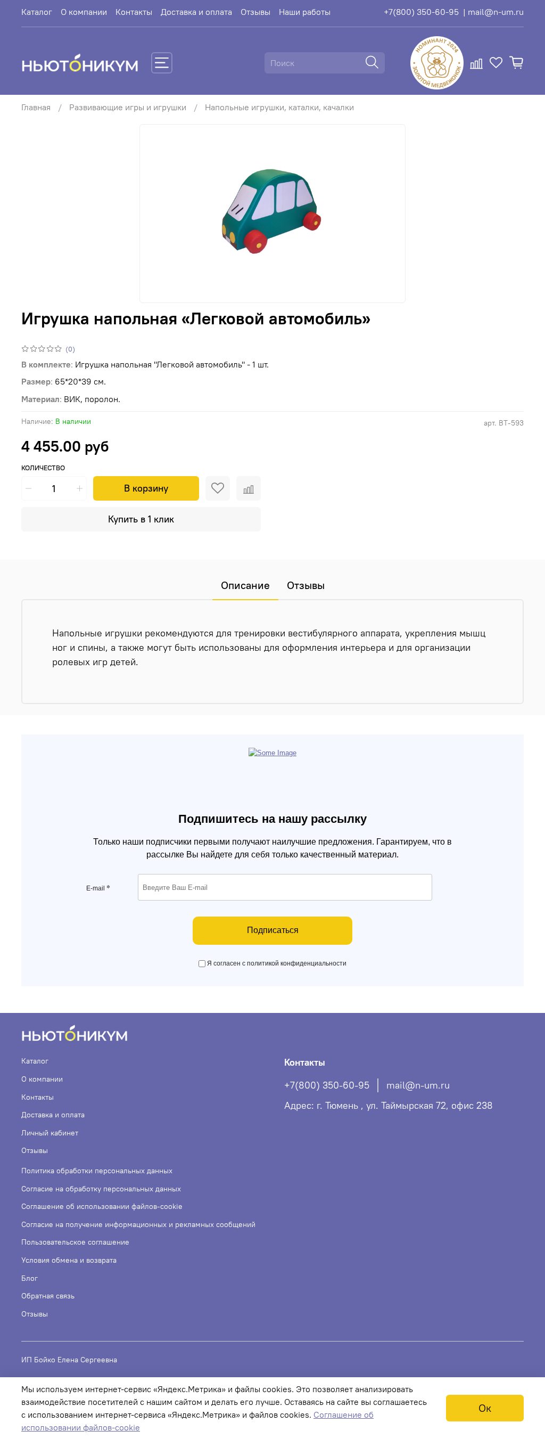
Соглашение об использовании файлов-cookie (102, 1206)
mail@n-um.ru (418, 1085)
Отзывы (255, 11)
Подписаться (273, 930)
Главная (36, 107)
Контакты (133, 11)
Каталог (36, 11)
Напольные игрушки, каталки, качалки (279, 107)
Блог (29, 1278)
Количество (43, 468)
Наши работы (305, 11)
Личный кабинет (49, 1133)
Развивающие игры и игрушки (127, 107)
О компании (84, 11)
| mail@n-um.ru (493, 11)
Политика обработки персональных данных (96, 1170)
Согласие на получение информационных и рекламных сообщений (138, 1224)
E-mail (98, 888)
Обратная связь (48, 1296)
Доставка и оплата (196, 11)
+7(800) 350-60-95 (421, 11)
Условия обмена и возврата (69, 1260)
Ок (484, 1408)
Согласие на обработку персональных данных (101, 1188)
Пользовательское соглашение (75, 1242)
